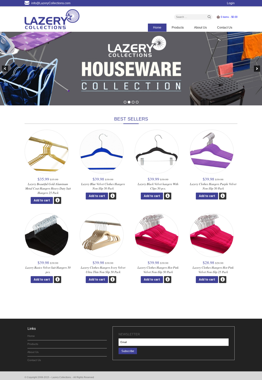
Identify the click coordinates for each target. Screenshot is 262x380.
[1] (125, 102)
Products (178, 27)
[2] (129, 102)
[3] (133, 102)
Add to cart (42, 200)
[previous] (5, 69)
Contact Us (224, 27)
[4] (137, 102)
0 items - (229, 17)
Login (231, 3)
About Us (200, 27)
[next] (257, 69)
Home (157, 27)
